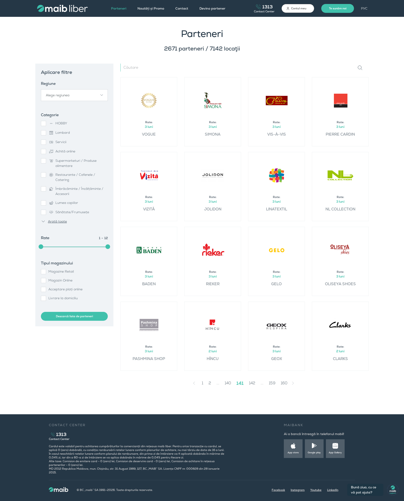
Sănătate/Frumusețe (72, 212)
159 (272, 383)
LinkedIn (332, 490)
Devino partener (212, 8)
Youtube (315, 490)
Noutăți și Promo (150, 8)
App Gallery (335, 452)
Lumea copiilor (66, 203)
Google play (314, 452)
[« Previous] (195, 383)
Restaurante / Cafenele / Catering (75, 177)
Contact (181, 8)
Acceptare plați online (65, 289)
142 (252, 383)
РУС (364, 8)
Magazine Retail (61, 271)
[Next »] (296, 383)
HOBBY (61, 123)
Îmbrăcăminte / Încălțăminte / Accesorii (79, 191)
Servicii (60, 142)
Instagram (298, 490)
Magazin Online (60, 280)
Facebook (278, 490)
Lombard (62, 132)
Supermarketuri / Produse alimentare (76, 163)
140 (228, 383)
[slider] (41, 246)
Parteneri (118, 8)
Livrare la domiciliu (63, 298)
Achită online (65, 151)
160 (284, 383)
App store (293, 452)
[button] (74, 95)
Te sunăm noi (337, 8)
